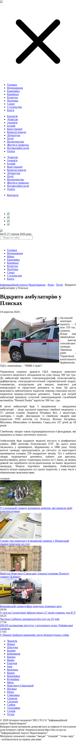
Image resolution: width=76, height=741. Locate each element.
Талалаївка (13, 707)
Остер (10, 714)
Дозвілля (12, 119)
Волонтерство (15, 141)
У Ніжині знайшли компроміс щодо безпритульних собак (34, 634)
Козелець (12, 669)
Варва (10, 660)
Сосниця (12, 701)
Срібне (11, 704)
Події (10, 138)
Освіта (11, 151)
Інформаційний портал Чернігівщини (22, 284)
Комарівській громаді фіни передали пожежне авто (31, 606)
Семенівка (13, 695)
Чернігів (12, 640)
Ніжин (11, 644)
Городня (12, 663)
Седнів (11, 711)
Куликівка (13, 679)
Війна (10, 256)
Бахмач (11, 650)
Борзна (11, 656)
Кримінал (13, 94)
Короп (11, 672)
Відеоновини (15, 87)
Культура (12, 97)
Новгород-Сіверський (20, 685)
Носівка (12, 688)
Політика (12, 100)
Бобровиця (13, 653)
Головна (12, 84)
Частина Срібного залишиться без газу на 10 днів (29, 619)
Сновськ (12, 698)
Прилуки (12, 647)
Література (13, 135)
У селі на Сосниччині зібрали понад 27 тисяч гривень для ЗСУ (38, 612)
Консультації (14, 128)
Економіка (13, 91)
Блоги (10, 110)
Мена (10, 682)
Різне (51, 284)
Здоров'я (12, 122)
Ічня (9, 666)
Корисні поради (16, 132)
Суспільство (14, 106)
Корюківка (13, 675)
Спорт (11, 103)
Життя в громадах (18, 144)
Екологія (12, 116)
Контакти (13, 195)
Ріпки (10, 691)
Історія (11, 125)
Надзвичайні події (18, 148)
